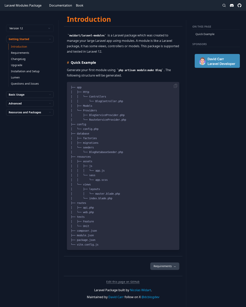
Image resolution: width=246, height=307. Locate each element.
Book (79, 5)
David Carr (116, 297)
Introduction (19, 46)
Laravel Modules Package (23, 5)
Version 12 (16, 28)
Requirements (20, 53)
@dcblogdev (150, 297)
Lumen (15, 77)
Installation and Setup (25, 71)
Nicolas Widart (140, 290)
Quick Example (204, 34)
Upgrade (16, 65)
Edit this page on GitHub (123, 281)
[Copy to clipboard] (175, 86)
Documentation (60, 5)
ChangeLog (18, 59)
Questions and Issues (25, 83)
